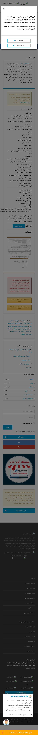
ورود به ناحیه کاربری (19, 45)
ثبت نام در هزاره (19, 40)
